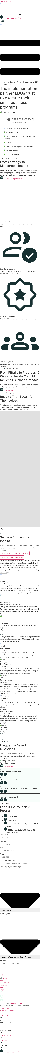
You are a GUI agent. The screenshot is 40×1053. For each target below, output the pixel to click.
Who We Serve (5, 983)
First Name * (4, 835)
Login (2, 990)
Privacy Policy (5, 1008)
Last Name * (4, 841)
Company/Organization (8, 860)
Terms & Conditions (7, 1010)
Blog (1, 987)
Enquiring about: (6, 913)
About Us (3, 985)
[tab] (15, 553)
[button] (20, 529)
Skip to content (5, 1)
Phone (2, 854)
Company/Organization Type (10, 867)
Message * (4, 960)
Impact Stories (5, 980)
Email (2, 847)
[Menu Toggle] (20, 14)
